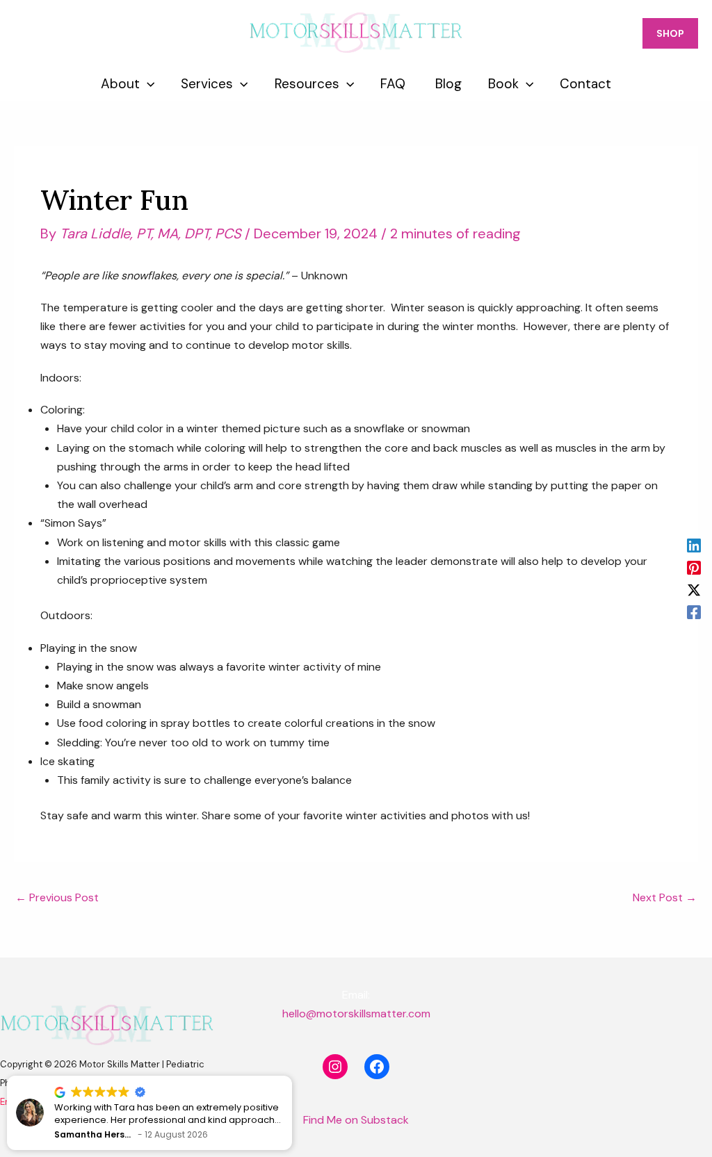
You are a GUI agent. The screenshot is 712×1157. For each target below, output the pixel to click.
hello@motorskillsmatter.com (356, 1013)
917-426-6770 (55, 33)
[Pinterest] (694, 567)
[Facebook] (694, 611)
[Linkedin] (694, 545)
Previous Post (57, 897)
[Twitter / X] (694, 590)
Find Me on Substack (356, 1120)
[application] (147, 84)
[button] (291, 1076)
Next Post (665, 897)
